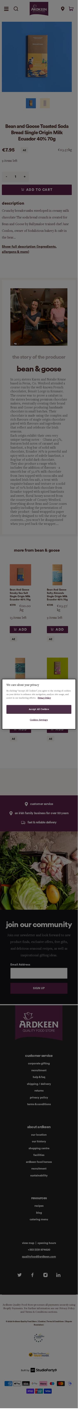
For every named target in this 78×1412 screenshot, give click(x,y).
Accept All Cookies (39, 709)
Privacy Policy (44, 697)
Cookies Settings (39, 719)
